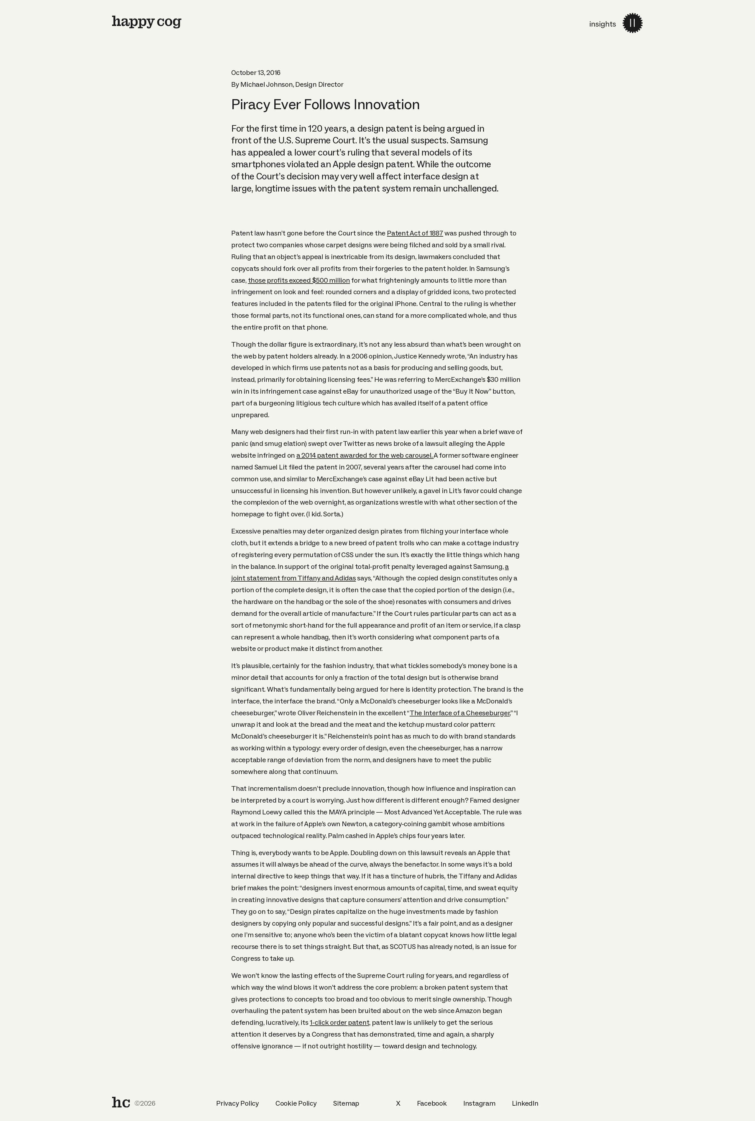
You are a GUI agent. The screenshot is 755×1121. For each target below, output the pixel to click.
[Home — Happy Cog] (146, 22)
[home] (121, 1102)
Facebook (432, 1103)
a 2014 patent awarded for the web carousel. (365, 455)
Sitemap (346, 1103)
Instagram (479, 1103)
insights (602, 24)
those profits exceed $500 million (299, 280)
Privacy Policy (237, 1103)
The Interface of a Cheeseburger (460, 712)
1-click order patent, (340, 1022)
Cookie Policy (296, 1103)
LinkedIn (525, 1103)
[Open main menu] (632, 23)
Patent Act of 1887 (415, 233)
